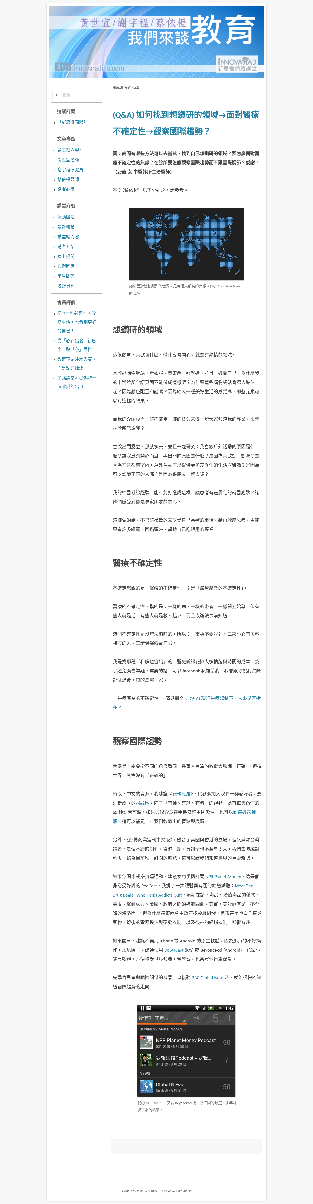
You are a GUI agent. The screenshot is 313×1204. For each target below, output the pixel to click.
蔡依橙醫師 (68, 180)
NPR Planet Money (223, 877)
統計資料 (66, 286)
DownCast (174, 950)
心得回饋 (66, 267)
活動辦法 (66, 217)
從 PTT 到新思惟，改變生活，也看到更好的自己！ (76, 323)
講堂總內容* (69, 150)
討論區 (142, 803)
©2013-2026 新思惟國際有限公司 (141, 1191)
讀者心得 (66, 190)
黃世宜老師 (68, 160)
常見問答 (66, 277)
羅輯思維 (181, 794)
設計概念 (66, 227)
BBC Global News (208, 978)
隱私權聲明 (185, 1191)
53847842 (169, 1191)
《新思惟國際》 (72, 123)
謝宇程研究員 (70, 170)
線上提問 (66, 257)
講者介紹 (66, 247)
